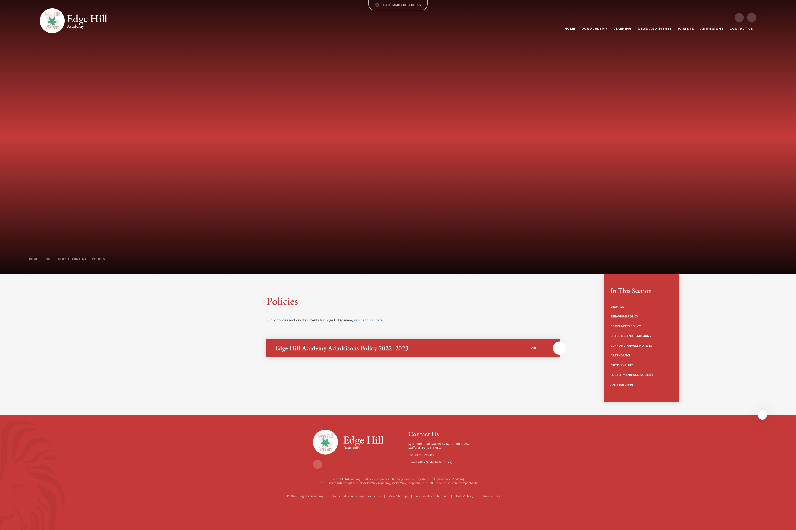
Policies (98, 259)
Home (33, 259)
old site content (72, 259)
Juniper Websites (369, 496)
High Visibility (464, 496)
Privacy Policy (491, 496)
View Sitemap (398, 496)
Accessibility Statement (431, 496)
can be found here (368, 320)
